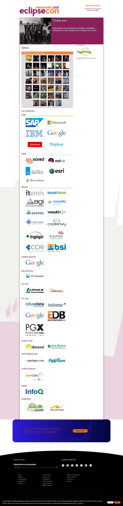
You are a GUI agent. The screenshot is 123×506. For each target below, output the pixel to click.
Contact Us (70, 479)
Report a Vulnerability (73, 475)
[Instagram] (81, 465)
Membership (21, 481)
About (20, 475)
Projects (20, 477)
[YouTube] (86, 465)
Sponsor (20, 483)
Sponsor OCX (80, 431)
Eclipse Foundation (91, 58)
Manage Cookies (47, 485)
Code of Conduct (48, 481)
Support (69, 481)
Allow (117, 502)
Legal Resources (47, 483)
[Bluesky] (67, 465)
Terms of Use (47, 477)
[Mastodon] (72, 465)
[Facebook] (76, 465)
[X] (63, 465)
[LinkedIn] (90, 465)
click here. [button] (80, 503)
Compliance (46, 479)
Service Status (71, 477)
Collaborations (22, 479)
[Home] (39, 11)
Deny (110, 502)
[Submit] (56, 467)
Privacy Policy (47, 475)
